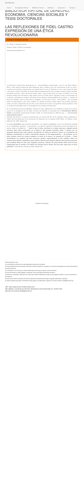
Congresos (61, 8)
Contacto (72, 8)
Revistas (51, 8)
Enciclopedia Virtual (21, 8)
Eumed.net (9, 2)
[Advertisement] (42, 70)
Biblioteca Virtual (38, 8)
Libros (9, 8)
